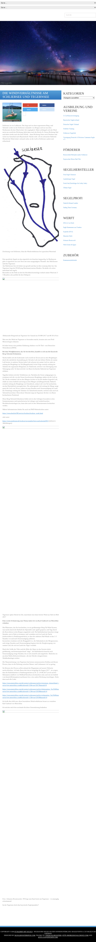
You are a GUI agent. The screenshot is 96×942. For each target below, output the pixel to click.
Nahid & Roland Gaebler (70, 203)
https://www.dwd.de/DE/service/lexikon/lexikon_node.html (22, 413)
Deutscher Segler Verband (71, 124)
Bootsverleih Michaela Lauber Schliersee (75, 155)
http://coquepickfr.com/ (48, 937)
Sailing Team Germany (70, 207)
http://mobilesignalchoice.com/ (75, 935)
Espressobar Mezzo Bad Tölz (72, 159)
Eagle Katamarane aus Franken (72, 227)
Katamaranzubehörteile (70, 260)
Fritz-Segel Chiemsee (69, 175)
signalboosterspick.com (24, 935)
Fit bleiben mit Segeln (23, 932)
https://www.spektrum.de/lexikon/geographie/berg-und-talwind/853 (25, 421)
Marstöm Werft (67, 236)
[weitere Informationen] (24, 114)
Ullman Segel (67, 188)
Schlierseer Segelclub (69, 133)
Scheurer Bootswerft (69, 240)
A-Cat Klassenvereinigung (71, 116)
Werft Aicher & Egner (69, 245)
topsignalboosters (53, 935)
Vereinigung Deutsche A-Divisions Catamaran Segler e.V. (79, 138)
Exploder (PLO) (68, 232)
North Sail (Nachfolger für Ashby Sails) (75, 183)
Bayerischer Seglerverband (71, 120)
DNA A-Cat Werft (68, 223)
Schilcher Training (68, 129)
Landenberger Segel (69, 179)
